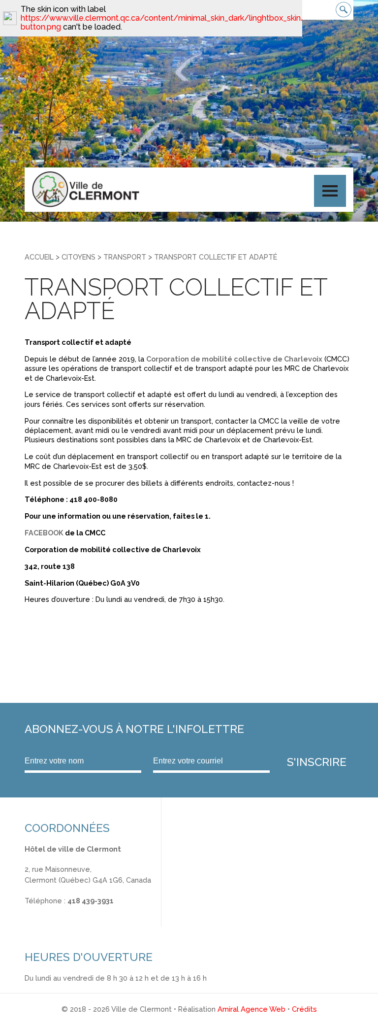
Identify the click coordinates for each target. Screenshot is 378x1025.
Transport (124, 257)
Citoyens (78, 257)
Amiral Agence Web (251, 1009)
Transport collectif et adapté (215, 257)
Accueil (39, 257)
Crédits (304, 1009)
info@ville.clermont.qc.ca (67, 911)
